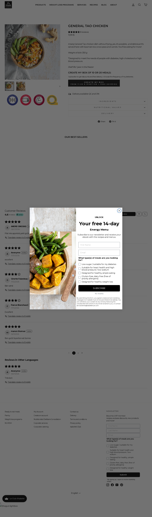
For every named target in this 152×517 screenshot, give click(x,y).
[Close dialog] (119, 211)
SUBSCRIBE (99, 288)
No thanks (99, 294)
